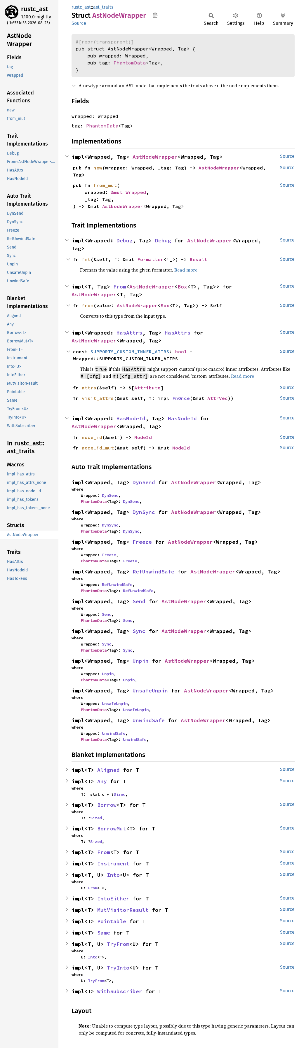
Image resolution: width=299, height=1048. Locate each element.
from (87, 305)
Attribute (147, 388)
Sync (139, 631)
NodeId (143, 437)
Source (79, 23)
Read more (185, 270)
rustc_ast (34, 9)
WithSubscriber (119, 991)
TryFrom (118, 944)
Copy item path (155, 15)
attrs (89, 388)
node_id (92, 437)
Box (182, 286)
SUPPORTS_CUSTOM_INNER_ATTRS (130, 351)
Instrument (113, 863)
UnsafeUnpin (150, 690)
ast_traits (103, 7)
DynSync (144, 512)
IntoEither (113, 898)
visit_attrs (98, 398)
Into (113, 875)
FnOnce (181, 398)
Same (103, 932)
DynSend (144, 482)
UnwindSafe (149, 720)
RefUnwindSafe (153, 571)
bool (181, 351)
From (119, 286)
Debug (125, 240)
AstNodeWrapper (155, 156)
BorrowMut (111, 828)
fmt (86, 259)
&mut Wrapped (128, 192)
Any (102, 781)
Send (139, 601)
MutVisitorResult (123, 910)
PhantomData (130, 63)
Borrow (107, 805)
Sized (119, 794)
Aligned (108, 770)
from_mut (105, 185)
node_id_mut (98, 448)
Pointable (111, 921)
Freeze (142, 541)
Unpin (141, 660)
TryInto (118, 967)
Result (198, 259)
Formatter (150, 259)
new (97, 168)
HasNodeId (131, 418)
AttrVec (217, 398)
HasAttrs (129, 332)
